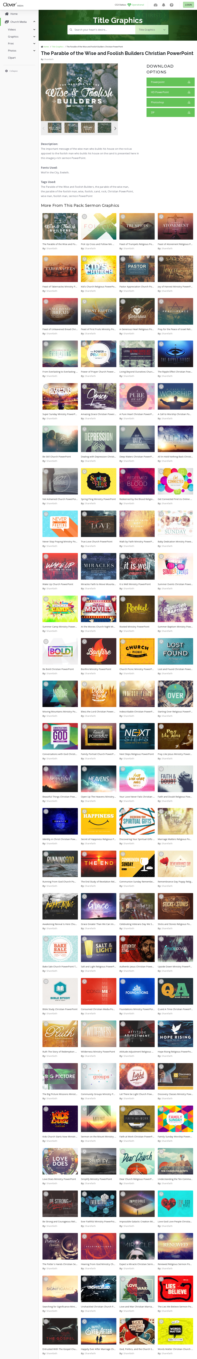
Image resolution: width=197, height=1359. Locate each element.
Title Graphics (58, 46)
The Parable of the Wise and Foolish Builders (67, 186)
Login (188, 4)
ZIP (153, 112)
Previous (44, 128)
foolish (89, 191)
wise (80, 191)
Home (46, 46)
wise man (46, 196)
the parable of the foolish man (59, 191)
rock (104, 191)
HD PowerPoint (160, 92)
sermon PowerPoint (80, 196)
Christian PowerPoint (120, 191)
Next (114, 128)
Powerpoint (158, 82)
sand (97, 191)
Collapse (14, 71)
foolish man (60, 196)
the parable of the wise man (111, 186)
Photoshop (157, 102)
